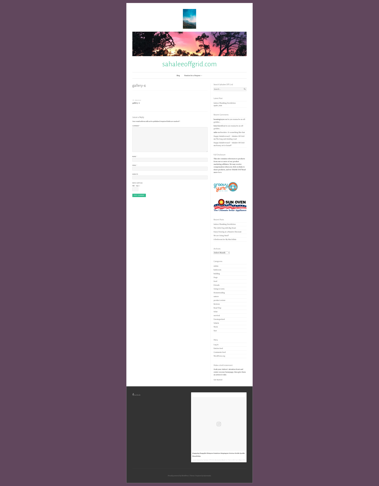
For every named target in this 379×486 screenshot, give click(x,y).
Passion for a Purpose (192, 75)
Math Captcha (137, 183)
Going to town (219, 289)
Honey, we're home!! (223, 145)
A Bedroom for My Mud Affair (225, 239)
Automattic (207, 476)
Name (134, 156)
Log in (216, 345)
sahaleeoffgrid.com (189, 64)
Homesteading (219, 293)
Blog (178, 75)
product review (219, 300)
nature (216, 296)
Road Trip (217, 308)
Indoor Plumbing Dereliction (225, 103)
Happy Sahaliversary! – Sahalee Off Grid (229, 136)
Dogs (216, 277)
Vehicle (216, 323)
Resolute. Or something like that (232, 132)
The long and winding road (226, 139)
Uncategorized (219, 319)
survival (217, 315)
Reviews (217, 304)
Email (134, 165)
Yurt (215, 331)
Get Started (218, 380)
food (215, 281)
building (217, 274)
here (220, 172)
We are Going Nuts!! (221, 236)
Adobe (216, 266)
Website (135, 174)
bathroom (217, 270)
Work (216, 327)
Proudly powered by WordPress (178, 476)
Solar (216, 312)
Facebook (137, 395)
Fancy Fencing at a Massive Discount (227, 232)
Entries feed (218, 348)
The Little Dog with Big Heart (225, 228)
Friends (217, 285)
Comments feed (220, 352)
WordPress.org (219, 356)
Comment (136, 126)
